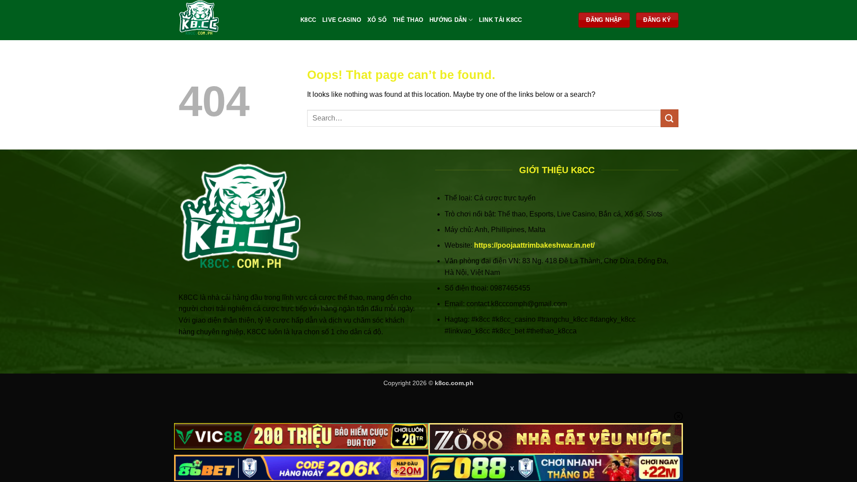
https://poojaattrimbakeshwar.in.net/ (534, 245)
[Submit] (669, 118)
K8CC (308, 20)
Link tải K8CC (500, 20)
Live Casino (341, 20)
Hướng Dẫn (447, 20)
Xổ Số (377, 20)
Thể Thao (408, 20)
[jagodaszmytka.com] (233, 20)
